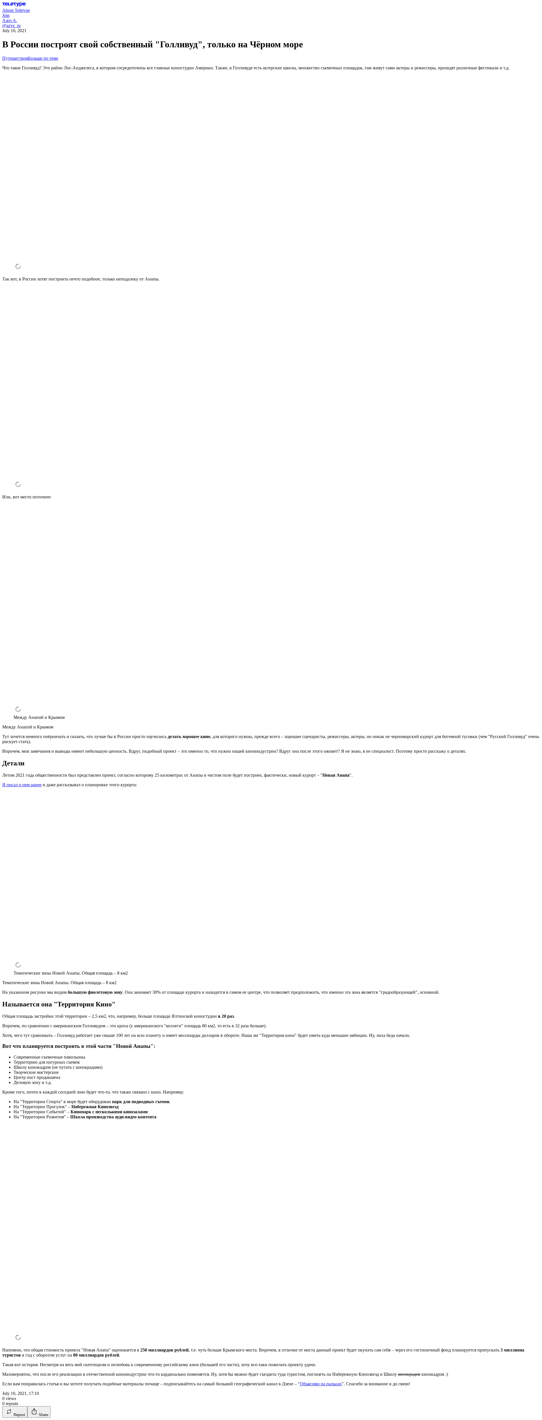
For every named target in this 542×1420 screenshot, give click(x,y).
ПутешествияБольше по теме (30, 58)
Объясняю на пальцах (321, 1383)
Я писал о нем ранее (21, 784)
